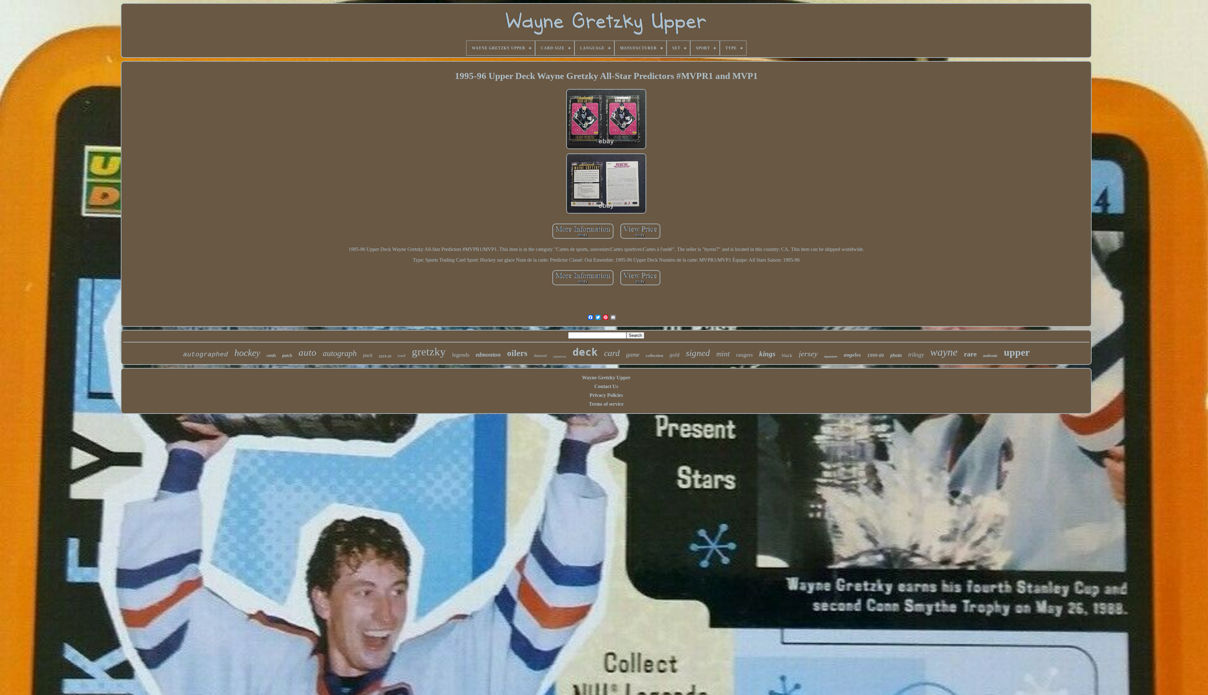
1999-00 (875, 355)
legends (460, 355)
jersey (808, 353)
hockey (247, 353)
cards (271, 355)
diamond (540, 355)
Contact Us (606, 386)
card (612, 353)
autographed (205, 354)
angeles (852, 355)
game (633, 354)
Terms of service (606, 404)
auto (307, 352)
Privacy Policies (606, 395)
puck (367, 355)
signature (830, 356)
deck (585, 352)
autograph (340, 353)
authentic (990, 355)
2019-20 (385, 356)
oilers (517, 353)
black (787, 355)
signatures (559, 356)
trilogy (916, 354)
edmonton (488, 354)
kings (767, 354)
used (401, 355)
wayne (944, 352)
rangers (744, 355)
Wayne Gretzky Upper (606, 377)
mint (723, 354)
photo (896, 355)
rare (970, 354)
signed (698, 353)
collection (654, 355)
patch (287, 355)
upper (1017, 352)
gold (674, 355)
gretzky (429, 352)
